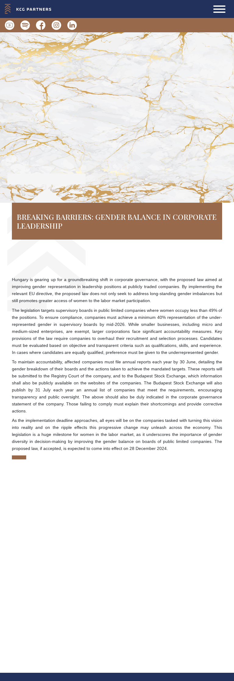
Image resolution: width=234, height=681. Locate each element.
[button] (219, 9)
